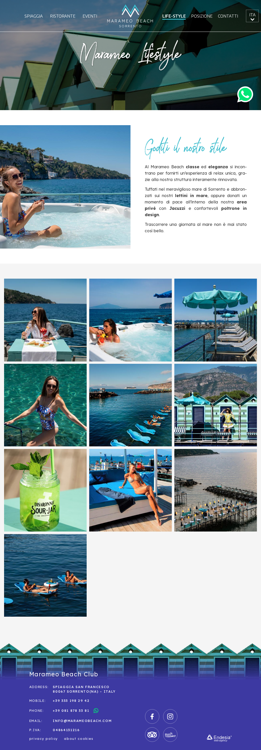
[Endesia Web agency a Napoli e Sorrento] (219, 738)
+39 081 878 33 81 (71, 710)
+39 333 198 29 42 (71, 700)
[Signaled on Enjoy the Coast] (170, 734)
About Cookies (79, 738)
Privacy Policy (43, 738)
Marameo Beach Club (63, 674)
